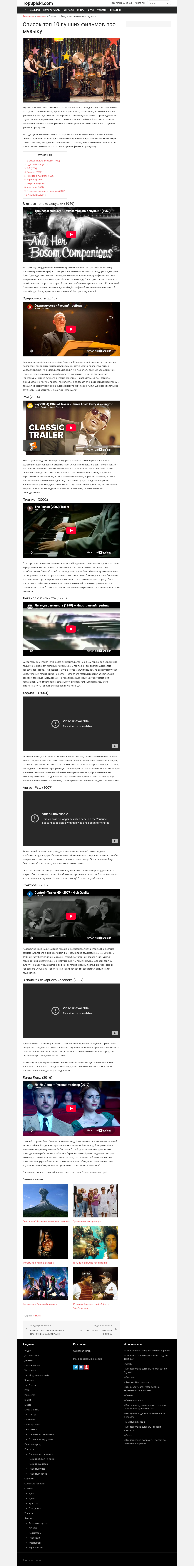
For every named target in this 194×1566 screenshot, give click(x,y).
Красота (33, 1503)
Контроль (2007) (34, 187)
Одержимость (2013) (36, 164)
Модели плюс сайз (39, 1375)
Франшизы (35, 1542)
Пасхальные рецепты (41, 1453)
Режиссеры (35, 1532)
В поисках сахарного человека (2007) (44, 191)
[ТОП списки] (25, 10)
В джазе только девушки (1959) (42, 160)
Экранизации (36, 1547)
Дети (32, 1498)
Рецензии (34, 1537)
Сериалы (69, 10)
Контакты (140, 2)
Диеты (32, 1384)
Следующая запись (95, 1329)
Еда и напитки (32, 1365)
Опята (128, 1435)
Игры (91, 10)
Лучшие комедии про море (87, 1221)
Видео (28, 1350)
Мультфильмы (51, 10)
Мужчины (29, 1419)
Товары (101, 10)
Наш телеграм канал (121, 2)
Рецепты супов (37, 1468)
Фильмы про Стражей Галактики (40, 1304)
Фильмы (35, 10)
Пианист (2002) (33, 172)
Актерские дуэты (38, 1522)
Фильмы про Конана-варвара (38, 1262)
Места (27, 1404)
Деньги (28, 1360)
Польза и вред (32, 1444)
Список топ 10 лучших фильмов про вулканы (46, 1221)
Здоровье (29, 1379)
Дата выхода (31, 1355)
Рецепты (29, 1448)
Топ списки (29, 16)
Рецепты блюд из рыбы (42, 1458)
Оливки (129, 1395)
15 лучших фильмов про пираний (90, 1262)
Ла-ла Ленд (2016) (35, 194)
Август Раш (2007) (34, 183)
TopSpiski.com (38, 3)
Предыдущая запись (47, 1329)
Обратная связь (82, 1350)
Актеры (33, 1527)
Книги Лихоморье (135, 1421)
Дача (31, 1493)
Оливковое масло (134, 1400)
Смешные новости (34, 1483)
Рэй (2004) (30, 168)
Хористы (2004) (33, 179)
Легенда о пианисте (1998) (39, 175)
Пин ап (32, 1414)
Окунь (128, 1363)
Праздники (35, 1508)
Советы (28, 1488)
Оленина (130, 1376)
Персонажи (30, 1429)
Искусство (29, 1394)
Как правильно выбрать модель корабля (147, 1350)
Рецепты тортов (38, 1473)
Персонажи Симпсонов (41, 1434)
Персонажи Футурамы (41, 1439)
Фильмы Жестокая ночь (138, 1381)
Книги (80, 10)
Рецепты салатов (38, 1463)
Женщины (115, 10)
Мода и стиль (31, 1409)
